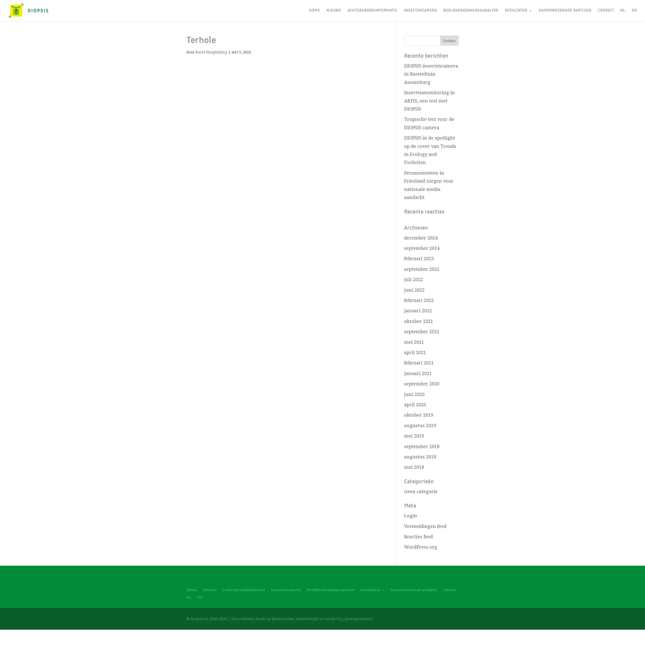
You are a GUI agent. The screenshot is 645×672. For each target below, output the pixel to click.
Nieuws (334, 11)
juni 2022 (414, 290)
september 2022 (421, 269)
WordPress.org (420, 547)
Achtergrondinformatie (372, 11)
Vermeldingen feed (425, 526)
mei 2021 (414, 342)
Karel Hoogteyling (211, 52)
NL (622, 11)
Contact (606, 11)
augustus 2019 (420, 425)
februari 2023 (419, 258)
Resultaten (516, 11)
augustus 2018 (420, 457)
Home (314, 11)
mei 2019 (414, 436)
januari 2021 (418, 373)
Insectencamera (420, 11)
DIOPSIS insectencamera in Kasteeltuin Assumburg (431, 74)
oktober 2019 (418, 415)
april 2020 (415, 404)
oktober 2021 (418, 321)
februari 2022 (419, 300)
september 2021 (421, 331)
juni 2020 (414, 394)
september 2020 (421, 384)
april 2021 (415, 352)
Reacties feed (418, 536)
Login (410, 516)
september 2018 (421, 446)
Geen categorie (421, 491)
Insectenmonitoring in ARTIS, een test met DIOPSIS (429, 100)
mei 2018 (414, 467)
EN (634, 11)
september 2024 (421, 248)
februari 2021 (419, 363)
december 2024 (421, 238)
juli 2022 (413, 279)
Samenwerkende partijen (565, 11)
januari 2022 (418, 311)
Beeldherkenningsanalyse (470, 11)
